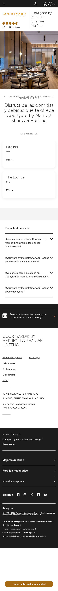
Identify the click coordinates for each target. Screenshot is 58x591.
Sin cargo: (18, 404)
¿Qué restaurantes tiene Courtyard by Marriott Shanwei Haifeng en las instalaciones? (26, 243)
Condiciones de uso (10, 525)
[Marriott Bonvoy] (48, 4)
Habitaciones (8, 363)
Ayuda (41, 536)
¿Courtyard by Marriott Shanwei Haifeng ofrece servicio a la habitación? (27, 259)
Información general (12, 357)
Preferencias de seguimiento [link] (14, 521)
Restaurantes (8, 369)
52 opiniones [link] (14, 27)
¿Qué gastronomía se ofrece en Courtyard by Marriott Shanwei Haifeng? (27, 274)
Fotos (5, 380)
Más (8, 159)
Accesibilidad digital (10, 536)
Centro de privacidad (11, 533)
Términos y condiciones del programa (18, 529)
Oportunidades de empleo (41, 521)
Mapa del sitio (29, 536)
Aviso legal (34, 357)
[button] (35, 3)
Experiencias (8, 374)
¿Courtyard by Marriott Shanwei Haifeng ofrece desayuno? (27, 289)
